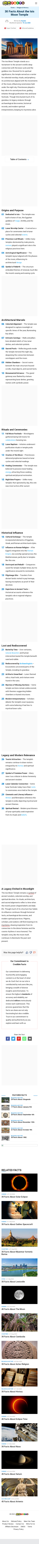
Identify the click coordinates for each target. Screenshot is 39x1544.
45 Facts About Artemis (12, 1501)
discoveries (18, 103)
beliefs (24, 815)
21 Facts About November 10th (22, 1122)
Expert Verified (11, 28)
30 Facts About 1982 (18, 1137)
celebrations (11, 440)
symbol (31, 893)
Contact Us (20, 1524)
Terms (30, 1527)
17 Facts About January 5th (21, 1107)
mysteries (6, 925)
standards (25, 994)
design (19, 262)
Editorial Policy (16, 1521)
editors (17, 1001)
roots (33, 787)
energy (8, 472)
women (9, 245)
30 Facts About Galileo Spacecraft (17, 1224)
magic (17, 221)
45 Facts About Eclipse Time (14, 1419)
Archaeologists (26, 663)
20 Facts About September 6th (22, 1115)
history (20, 766)
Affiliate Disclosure (11, 1527)
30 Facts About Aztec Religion (15, 1364)
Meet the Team (29, 1521)
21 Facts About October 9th (21, 1130)
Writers (8, 798)
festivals (5, 97)
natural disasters (12, 653)
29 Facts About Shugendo (20, 1099)
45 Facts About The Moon (13, 1309)
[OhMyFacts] (14, 3)
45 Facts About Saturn (12, 1474)
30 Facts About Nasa (11, 1446)
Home (13, 7)
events (25, 235)
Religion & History (22, 7)
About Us (5, 1521)
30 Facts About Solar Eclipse (15, 1197)
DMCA (23, 1527)
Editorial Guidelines (28, 28)
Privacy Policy (19, 1529)
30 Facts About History (12, 1391)
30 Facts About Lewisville (13, 1281)
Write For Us (30, 1524)
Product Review (8, 1524)
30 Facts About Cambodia (13, 1336)
